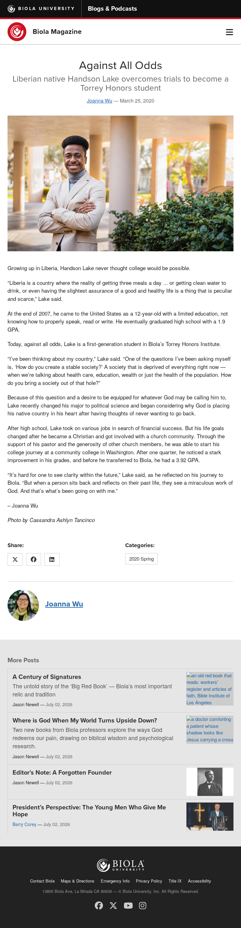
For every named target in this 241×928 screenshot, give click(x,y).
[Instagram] (142, 905)
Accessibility (199, 881)
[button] (229, 31)
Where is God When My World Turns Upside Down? (85, 720)
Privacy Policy (149, 881)
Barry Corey (24, 824)
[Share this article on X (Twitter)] (15, 559)
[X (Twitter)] (113, 905)
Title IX (175, 881)
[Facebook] (99, 905)
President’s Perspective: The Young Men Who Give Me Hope (89, 811)
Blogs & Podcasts (112, 9)
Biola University (46, 8)
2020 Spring (141, 558)
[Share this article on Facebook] (33, 559)
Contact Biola (42, 881)
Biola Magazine (57, 32)
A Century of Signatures (47, 677)
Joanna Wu (99, 100)
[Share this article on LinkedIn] (52, 559)
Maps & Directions (77, 881)
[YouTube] (128, 905)
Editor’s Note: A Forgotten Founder (62, 772)
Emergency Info (115, 881)
